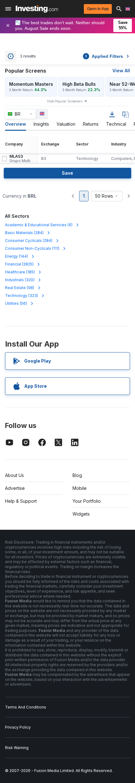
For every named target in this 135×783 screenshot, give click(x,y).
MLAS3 (19, 158)
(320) (20, 279)
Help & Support (21, 501)
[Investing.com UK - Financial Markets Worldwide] (37, 9)
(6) (39, 224)
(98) (19, 287)
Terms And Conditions (25, 707)
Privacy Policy (18, 727)
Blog (77, 475)
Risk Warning (17, 747)
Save (67, 173)
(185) (20, 272)
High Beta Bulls (79, 84)
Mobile (80, 488)
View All (121, 70)
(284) (24, 232)
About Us (14, 475)
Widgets (81, 514)
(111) (32, 248)
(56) (16, 303)
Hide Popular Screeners (64, 101)
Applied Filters (104, 56)
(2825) (19, 264)
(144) (16, 256)
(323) (21, 295)
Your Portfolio (87, 501)
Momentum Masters (31, 84)
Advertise (15, 488)
